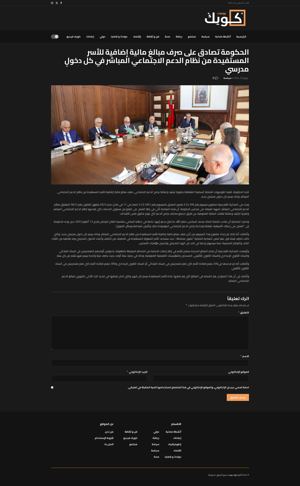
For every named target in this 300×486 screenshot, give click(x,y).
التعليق (243, 312)
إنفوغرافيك (174, 444)
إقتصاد (137, 36)
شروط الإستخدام (104, 438)
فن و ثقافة (153, 36)
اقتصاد (177, 450)
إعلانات (90, 36)
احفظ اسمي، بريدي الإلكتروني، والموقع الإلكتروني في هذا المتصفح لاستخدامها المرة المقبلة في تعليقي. (188, 387)
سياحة (155, 444)
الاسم (244, 356)
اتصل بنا (109, 444)
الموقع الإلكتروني (238, 372)
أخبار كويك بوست (235, 475)
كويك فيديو (73, 36)
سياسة (205, 36)
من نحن (109, 431)
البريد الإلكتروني (137, 372)
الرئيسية (241, 36)
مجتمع (192, 36)
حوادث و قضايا (119, 36)
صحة (167, 36)
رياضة (179, 36)
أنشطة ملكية (223, 36)
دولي (102, 36)
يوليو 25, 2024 (241, 78)
